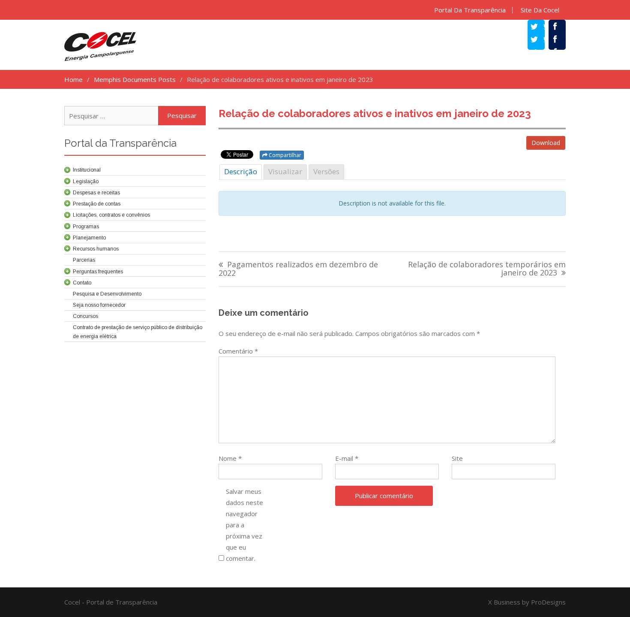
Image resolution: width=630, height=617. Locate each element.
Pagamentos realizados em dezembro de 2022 (298, 269)
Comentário (238, 351)
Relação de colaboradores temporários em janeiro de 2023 (487, 269)
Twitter (540, 40)
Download (545, 143)
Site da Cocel (540, 10)
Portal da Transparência (470, 10)
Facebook (561, 40)
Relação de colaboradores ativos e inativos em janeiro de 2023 (375, 113)
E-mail (346, 458)
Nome (230, 458)
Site (457, 458)
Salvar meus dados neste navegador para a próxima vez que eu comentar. (244, 525)
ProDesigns (548, 602)
